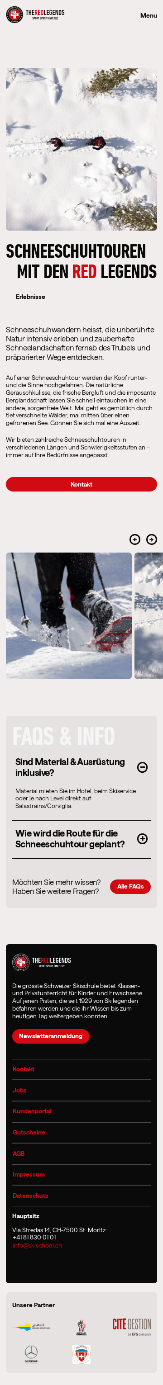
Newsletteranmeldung (50, 1036)
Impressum (29, 1174)
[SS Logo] (81, 1354)
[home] (35, 15)
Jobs (20, 1090)
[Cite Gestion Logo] (132, 1327)
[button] (81, 766)
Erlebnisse (30, 296)
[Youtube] (48, 1265)
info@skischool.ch (37, 1245)
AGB (19, 1153)
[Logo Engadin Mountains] (31, 1327)
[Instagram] (21, 1265)
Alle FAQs (130, 886)
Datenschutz (30, 1195)
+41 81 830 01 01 (34, 1237)
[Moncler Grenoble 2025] (82, 1327)
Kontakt (23, 1069)
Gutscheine (29, 1132)
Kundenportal (32, 1111)
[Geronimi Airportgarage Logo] (31, 1354)
